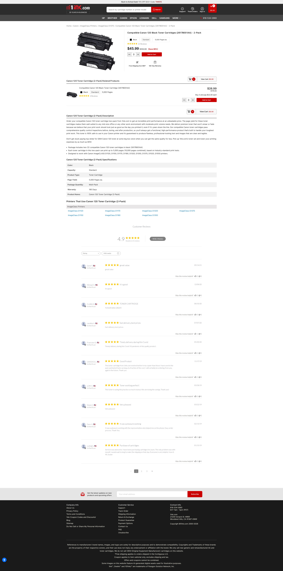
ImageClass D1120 (75, 211)
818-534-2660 (176, 507)
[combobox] (90, 253)
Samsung (164, 18)
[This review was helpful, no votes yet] (195, 276)
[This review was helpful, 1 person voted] (195, 334)
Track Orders (193, 11)
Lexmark (144, 18)
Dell (154, 18)
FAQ (120, 529)
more (175, 18)
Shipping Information (127, 514)
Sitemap (69, 523)
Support (182, 11)
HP (103, 18)
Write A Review (158, 239)
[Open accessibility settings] (4, 560)
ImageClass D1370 (187, 211)
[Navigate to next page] (152, 471)
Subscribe (195, 494)
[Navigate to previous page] (131, 471)
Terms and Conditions (75, 514)
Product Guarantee (126, 520)
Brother (112, 18)
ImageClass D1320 (150, 211)
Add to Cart (206, 100)
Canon (123, 18)
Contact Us (123, 526)
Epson (133, 18)
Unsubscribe (123, 532)
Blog (68, 520)
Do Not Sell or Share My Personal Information (85, 526)
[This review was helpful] (195, 377)
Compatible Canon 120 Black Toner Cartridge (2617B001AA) (104, 88)
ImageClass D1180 (112, 215)
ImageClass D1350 (150, 215)
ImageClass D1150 (75, 215)
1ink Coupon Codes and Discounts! (81, 517)
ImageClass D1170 (112, 211)
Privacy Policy (72, 511)
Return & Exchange (126, 517)
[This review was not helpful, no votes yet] (199, 276)
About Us (70, 508)
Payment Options (125, 523)
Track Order (123, 511)
